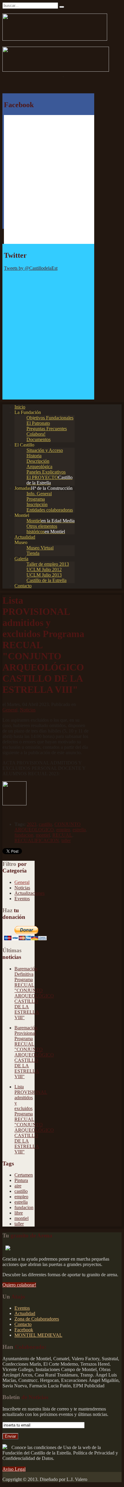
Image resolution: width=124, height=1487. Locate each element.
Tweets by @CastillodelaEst (30, 268)
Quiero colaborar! (19, 1284)
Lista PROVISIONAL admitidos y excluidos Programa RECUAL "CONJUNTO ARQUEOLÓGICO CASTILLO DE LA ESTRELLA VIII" (34, 1119)
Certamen (23, 1174)
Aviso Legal (14, 1469)
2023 (31, 824)
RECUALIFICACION (36, 840)
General (9, 709)
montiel (43, 835)
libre (18, 1212)
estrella (79, 829)
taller (66, 840)
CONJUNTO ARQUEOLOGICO (47, 827)
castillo (45, 824)
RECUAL (62, 835)
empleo (63, 829)
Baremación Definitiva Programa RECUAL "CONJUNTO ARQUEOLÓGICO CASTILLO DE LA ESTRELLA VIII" (34, 993)
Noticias (28, 709)
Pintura (21, 1180)
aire (17, 1185)
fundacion (23, 835)
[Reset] (61, 7)
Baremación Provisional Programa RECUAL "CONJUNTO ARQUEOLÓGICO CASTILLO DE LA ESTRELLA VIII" (34, 1052)
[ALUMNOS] (14, 803)
